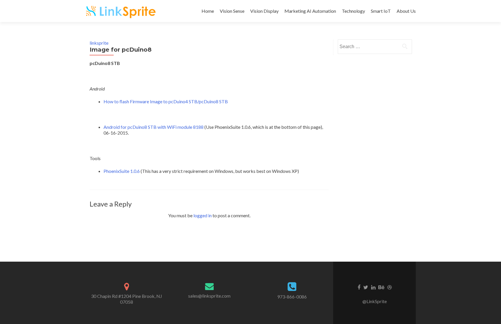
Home (208, 11)
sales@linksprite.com (209, 295)
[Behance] (381, 287)
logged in (202, 215)
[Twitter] (365, 287)
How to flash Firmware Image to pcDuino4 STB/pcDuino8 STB (166, 101)
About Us (406, 11)
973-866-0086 (292, 296)
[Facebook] (358, 287)
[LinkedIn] (373, 287)
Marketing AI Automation (310, 11)
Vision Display (264, 11)
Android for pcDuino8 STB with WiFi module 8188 (154, 127)
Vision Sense (232, 11)
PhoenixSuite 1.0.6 (122, 171)
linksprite (99, 43)
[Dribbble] (389, 287)
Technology (353, 11)
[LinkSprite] (121, 11)
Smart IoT (381, 11)
